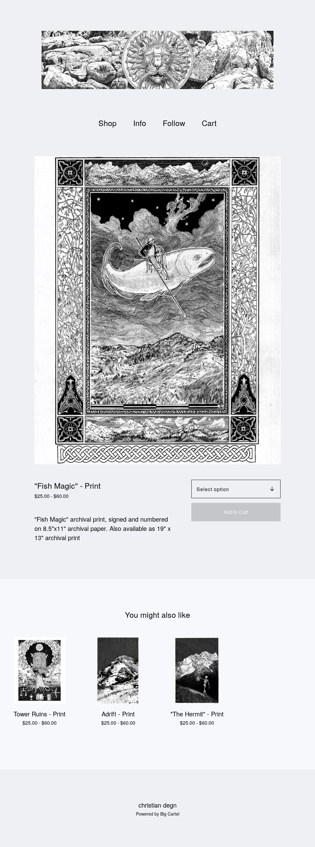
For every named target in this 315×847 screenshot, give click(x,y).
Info (139, 122)
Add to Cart (236, 511)
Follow (174, 122)
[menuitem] (107, 123)
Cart (211, 122)
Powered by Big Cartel (157, 814)
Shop (107, 122)
